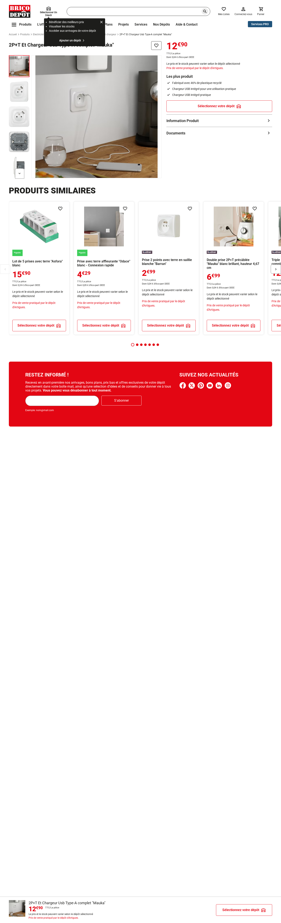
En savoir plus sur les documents (219, 133)
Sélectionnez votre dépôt (216, 106)
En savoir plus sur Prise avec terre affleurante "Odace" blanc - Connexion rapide (104, 268)
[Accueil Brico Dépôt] (19, 11)
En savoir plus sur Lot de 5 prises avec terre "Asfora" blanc (39, 268)
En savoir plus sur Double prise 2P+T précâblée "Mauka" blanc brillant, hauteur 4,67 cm (233, 268)
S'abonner (121, 400)
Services (141, 24)
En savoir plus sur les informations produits (219, 121)
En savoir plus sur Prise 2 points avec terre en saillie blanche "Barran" (169, 268)
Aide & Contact (186, 24)
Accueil (13, 34)
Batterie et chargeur (105, 34)
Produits (25, 34)
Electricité (38, 34)
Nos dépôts (161, 24)
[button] (132, 344)
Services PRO (260, 24)
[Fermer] (101, 22)
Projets (123, 24)
